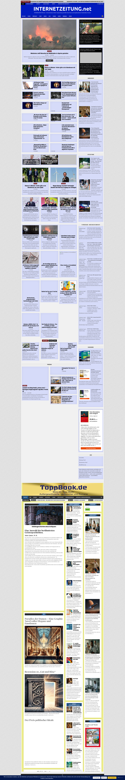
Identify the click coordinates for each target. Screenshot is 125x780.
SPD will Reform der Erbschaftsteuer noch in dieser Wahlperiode (67, 137)
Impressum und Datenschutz (63, 4)
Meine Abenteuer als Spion (86, 21)
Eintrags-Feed (82, 459)
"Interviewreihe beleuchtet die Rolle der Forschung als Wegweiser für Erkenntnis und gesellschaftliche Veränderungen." (96, 86)
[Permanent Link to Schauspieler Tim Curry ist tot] (56, 370)
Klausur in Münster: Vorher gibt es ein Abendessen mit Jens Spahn (35, 186)
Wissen (70, 16)
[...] (91, 41)
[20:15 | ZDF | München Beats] (82, 297)
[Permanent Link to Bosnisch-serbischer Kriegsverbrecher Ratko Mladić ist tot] (27, 95)
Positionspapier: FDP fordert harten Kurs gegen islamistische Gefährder (68, 162)
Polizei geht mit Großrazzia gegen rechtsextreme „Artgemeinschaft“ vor (40, 137)
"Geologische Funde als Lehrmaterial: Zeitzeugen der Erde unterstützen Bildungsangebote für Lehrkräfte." (97, 109)
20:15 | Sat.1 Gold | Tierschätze (94, 227)
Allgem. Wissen (46, 4)
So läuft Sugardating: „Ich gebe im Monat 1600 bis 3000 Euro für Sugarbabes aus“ (68, 293)
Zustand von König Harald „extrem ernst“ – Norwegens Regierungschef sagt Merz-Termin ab (35, 389)
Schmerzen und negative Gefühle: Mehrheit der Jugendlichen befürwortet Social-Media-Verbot (96, 182)
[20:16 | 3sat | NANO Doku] (82, 335)
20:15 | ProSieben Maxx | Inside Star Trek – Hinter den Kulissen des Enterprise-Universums (94, 244)
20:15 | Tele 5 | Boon (91, 305)
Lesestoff (38, 4)
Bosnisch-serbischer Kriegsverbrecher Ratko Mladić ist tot (39, 94)
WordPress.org (82, 464)
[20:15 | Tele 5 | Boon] (82, 311)
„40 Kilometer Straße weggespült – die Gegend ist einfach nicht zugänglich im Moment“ (40, 85)
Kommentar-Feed (83, 462)
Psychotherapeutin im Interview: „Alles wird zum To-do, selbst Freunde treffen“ (31, 237)
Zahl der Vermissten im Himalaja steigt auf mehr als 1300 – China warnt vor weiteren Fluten (68, 380)
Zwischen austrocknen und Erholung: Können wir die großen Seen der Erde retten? (30, 347)
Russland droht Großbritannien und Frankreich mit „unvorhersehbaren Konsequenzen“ (66, 106)
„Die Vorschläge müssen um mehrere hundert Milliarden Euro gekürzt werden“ (69, 84)
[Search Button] (102, 16)
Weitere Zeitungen (29, 4)
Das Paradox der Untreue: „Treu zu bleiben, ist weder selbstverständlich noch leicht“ (49, 325)
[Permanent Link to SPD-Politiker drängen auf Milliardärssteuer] (27, 105)
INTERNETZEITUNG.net (62, 8)
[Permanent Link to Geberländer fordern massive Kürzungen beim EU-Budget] (68, 229)
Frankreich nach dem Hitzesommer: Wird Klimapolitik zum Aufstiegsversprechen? (67, 399)
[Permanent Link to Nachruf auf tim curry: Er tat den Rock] (49, 285)
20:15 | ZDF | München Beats (93, 290)
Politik (29, 16)
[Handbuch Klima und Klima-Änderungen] (84, 360)
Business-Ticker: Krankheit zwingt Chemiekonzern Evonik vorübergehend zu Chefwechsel (31, 162)
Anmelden (81, 457)
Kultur (53, 4)
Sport (40, 16)
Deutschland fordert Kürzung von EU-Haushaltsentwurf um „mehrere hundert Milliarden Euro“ (69, 95)
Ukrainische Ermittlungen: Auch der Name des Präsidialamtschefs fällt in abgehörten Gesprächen (68, 147)
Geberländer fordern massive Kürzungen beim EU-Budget (68, 236)
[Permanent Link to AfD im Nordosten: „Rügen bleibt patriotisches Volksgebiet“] (27, 127)
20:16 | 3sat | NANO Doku (93, 328)
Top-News (23, 16)
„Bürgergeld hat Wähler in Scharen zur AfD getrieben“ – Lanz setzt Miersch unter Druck (40, 147)
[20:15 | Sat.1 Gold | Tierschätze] (82, 234)
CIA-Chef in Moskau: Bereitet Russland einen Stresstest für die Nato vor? (69, 389)
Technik (54, 16)
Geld (49, 16)
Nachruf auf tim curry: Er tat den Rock (49, 292)
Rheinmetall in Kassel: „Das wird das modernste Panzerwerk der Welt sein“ (49, 162)
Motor (59, 16)
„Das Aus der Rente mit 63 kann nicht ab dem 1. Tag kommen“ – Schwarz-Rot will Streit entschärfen (69, 117)
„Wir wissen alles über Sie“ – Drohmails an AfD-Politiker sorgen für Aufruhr (40, 116)
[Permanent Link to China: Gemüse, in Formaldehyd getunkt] (68, 258)
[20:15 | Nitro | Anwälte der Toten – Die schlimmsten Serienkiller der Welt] (82, 265)
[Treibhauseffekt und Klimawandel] (84, 399)
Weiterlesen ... (50, 61)
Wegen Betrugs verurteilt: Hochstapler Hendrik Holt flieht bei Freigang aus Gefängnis (63, 186)
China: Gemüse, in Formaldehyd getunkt (68, 265)
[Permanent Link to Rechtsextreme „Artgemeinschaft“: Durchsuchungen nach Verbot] (30, 289)
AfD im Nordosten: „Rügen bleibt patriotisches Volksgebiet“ (39, 126)
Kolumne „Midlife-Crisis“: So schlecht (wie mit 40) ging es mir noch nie (31, 325)
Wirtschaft (35, 16)
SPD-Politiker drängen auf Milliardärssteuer (39, 103)
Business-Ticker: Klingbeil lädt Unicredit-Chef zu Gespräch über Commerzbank (68, 347)
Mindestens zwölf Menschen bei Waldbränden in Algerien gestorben (49, 53)
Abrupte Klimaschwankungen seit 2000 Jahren (96, 371)
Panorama (65, 16)
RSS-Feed (46, 55)
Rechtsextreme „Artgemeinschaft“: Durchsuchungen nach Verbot (31, 299)
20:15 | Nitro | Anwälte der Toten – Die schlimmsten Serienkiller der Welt (94, 260)
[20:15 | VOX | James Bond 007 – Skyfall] (82, 323)
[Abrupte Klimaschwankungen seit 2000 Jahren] (84, 379)
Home (23, 4)
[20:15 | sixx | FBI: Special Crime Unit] (82, 281)
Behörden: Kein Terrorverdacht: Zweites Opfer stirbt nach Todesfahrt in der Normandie (96, 204)
